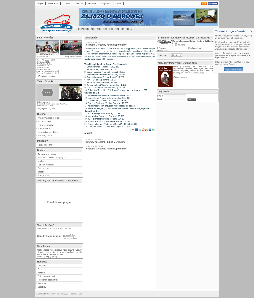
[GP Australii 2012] (47, 54)
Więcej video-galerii (46, 108)
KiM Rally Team (45, 135)
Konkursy (42, 161)
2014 (123, 29)
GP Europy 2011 (43, 66)
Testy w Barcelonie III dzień (48, 73)
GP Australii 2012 (42, 57)
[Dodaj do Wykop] (146, 129)
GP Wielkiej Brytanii (44, 64)
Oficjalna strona (194, 48)
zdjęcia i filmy (182, 73)
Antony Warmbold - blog (48, 118)
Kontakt (41, 273)
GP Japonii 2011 (43, 62)
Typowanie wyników (47, 154)
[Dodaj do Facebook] (136, 129)
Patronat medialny (46, 165)
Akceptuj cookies (233, 69)
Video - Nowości (45, 81)
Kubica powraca (43, 102)
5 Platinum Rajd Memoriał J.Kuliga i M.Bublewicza (184, 37)
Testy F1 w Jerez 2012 (46, 60)
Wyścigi (79, 3)
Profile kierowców (46, 125)
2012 (111, 29)
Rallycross (106, 3)
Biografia (184, 71)
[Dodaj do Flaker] (153, 129)
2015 (129, 29)
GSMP (67, 3)
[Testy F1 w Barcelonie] (70, 47)
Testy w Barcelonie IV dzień (48, 71)
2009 (93, 29)
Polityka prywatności (47, 276)
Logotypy (42, 287)
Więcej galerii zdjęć (46, 76)
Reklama (42, 283)
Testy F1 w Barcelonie (73, 57)
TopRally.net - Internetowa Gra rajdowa (57, 180)
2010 (99, 29)
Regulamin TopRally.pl (47, 280)
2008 (86, 29)
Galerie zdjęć (44, 168)
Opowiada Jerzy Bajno (48, 132)
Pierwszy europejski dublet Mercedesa (105, 142)
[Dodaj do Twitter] (140, 129)
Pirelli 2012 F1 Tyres (45, 106)
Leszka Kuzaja (69, 237)
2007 (80, 29)
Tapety (41, 172)
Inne (119, 3)
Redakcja (42, 266)
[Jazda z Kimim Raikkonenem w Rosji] (47, 100)
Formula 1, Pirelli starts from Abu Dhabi (52, 104)
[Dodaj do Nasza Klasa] (150, 129)
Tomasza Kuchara (70, 239)
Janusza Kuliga (69, 235)
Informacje (161, 48)
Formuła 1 (53, 3)
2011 (105, 29)
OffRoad (92, 3)
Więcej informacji (180, 77)
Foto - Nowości (45, 37)
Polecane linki (44, 175)
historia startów (196, 71)
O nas (40, 269)
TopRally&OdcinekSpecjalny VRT (53, 158)
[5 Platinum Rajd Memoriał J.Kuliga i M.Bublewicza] (164, 43)
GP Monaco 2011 (43, 68)
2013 (117, 29)
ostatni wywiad (210, 71)
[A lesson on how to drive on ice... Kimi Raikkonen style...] (70, 100)
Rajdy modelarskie (46, 145)
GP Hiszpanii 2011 (44, 69)
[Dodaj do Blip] (143, 129)
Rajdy (40, 3)
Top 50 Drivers (44, 121)
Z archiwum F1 (44, 128)
